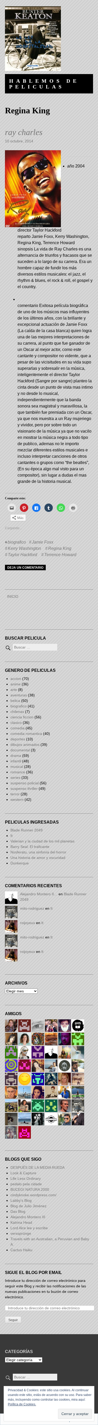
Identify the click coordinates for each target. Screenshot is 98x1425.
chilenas (17, 711)
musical (16, 766)
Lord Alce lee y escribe (29, 1228)
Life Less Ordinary (25, 1178)
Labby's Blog (21, 1200)
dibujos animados (24, 744)
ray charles (23, 132)
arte (13, 690)
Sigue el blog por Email (33, 1272)
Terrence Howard (60, 554)
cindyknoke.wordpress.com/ (33, 1195)
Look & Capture (23, 1173)
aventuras (18, 695)
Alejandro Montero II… (38, 894)
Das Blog (18, 1211)
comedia (17, 728)
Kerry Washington (24, 548)
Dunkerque (19, 863)
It (11, 836)
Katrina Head (21, 1222)
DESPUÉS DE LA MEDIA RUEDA (37, 1167)
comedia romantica (26, 733)
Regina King (59, 548)
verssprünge (20, 1233)
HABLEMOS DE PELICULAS (44, 84)
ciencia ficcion (21, 717)
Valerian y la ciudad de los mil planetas (42, 841)
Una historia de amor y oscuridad (37, 858)
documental (20, 750)
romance (17, 772)
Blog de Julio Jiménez (28, 1206)
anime (15, 684)
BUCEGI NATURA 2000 (29, 1189)
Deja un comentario (25, 567)
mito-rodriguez (32, 908)
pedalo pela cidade (26, 1184)
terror (15, 794)
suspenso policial (24, 783)
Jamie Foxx (42, 542)
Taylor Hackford (22, 554)
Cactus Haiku (21, 1250)
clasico (16, 722)
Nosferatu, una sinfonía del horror (38, 852)
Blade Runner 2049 (26, 830)
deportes (17, 739)
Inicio (12, 596)
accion (15, 679)
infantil (15, 761)
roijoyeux (27, 923)
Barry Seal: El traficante (29, 847)
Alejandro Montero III (27, 1217)
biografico (17, 542)
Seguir (13, 1320)
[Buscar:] (31, 647)
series (15, 777)
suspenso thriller (24, 788)
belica (15, 700)
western (17, 799)
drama (15, 755)
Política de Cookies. (22, 1404)
